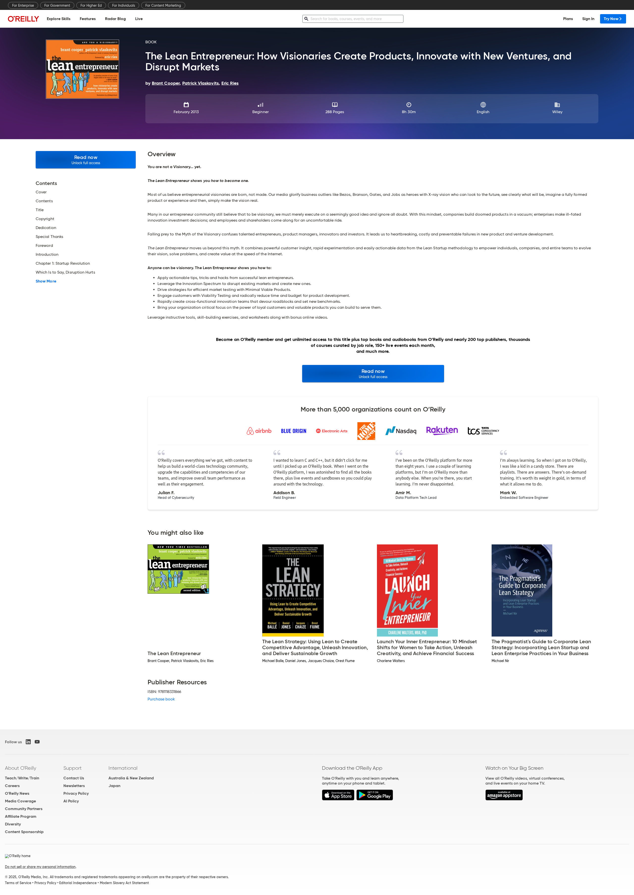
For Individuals (123, 5)
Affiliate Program (20, 816)
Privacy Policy (76, 793)
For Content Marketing (163, 5)
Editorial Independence (78, 883)
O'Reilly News (17, 793)
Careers (12, 785)
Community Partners (23, 808)
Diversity (13, 824)
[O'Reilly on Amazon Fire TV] (504, 799)
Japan (114, 785)
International (122, 768)
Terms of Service (18, 883)
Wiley (557, 111)
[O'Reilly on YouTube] (37, 741)
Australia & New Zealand (131, 778)
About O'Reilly (20, 768)
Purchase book (161, 699)
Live (139, 18)
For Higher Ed (91, 5)
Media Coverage (20, 801)
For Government (57, 5)
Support (72, 768)
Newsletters (74, 785)
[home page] (23, 19)
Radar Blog (115, 18)
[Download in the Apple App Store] (338, 799)
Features (88, 18)
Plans (568, 18)
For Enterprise (23, 5)
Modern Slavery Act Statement (124, 883)
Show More (46, 281)
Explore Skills (58, 18)
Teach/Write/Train (22, 778)
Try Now (611, 18)
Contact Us (73, 778)
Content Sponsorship (24, 831)
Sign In (588, 18)
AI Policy (71, 801)
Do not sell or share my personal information (40, 867)
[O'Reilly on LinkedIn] (28, 741)
